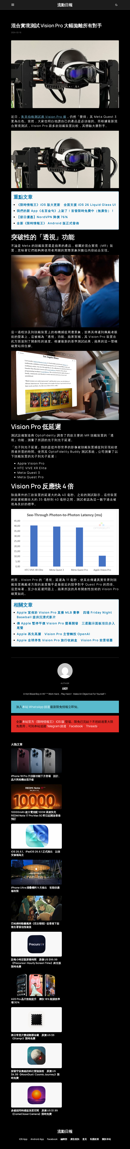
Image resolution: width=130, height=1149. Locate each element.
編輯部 (64, 1139)
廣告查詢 (74, 1139)
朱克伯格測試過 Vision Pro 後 (43, 117)
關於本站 (106, 1139)
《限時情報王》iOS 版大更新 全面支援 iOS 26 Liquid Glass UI (66, 205)
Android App (37, 1139)
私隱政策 (94, 1139)
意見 (84, 1139)
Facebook (76, 726)
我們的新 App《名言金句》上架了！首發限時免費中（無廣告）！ (65, 211)
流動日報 (65, 4)
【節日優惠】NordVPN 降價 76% (42, 217)
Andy (65, 688)
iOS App (23, 1139)
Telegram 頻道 (56, 726)
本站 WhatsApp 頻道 (36, 707)
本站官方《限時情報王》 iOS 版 (43, 722)
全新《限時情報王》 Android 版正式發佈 (48, 223)
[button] (12, 5)
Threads (91, 726)
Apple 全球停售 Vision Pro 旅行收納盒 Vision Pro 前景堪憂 (65, 640)
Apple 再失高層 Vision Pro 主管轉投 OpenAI (53, 634)
